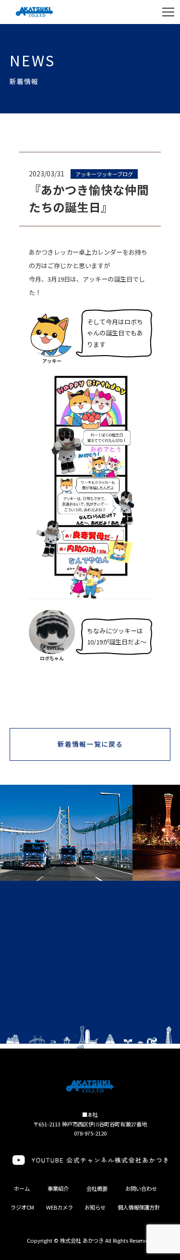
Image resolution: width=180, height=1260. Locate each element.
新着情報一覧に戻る (90, 744)
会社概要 (97, 1188)
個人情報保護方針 (139, 1207)
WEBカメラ (59, 1207)
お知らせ (95, 1207)
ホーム (22, 1188)
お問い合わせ (141, 1188)
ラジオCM (22, 1207)
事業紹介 (58, 1188)
